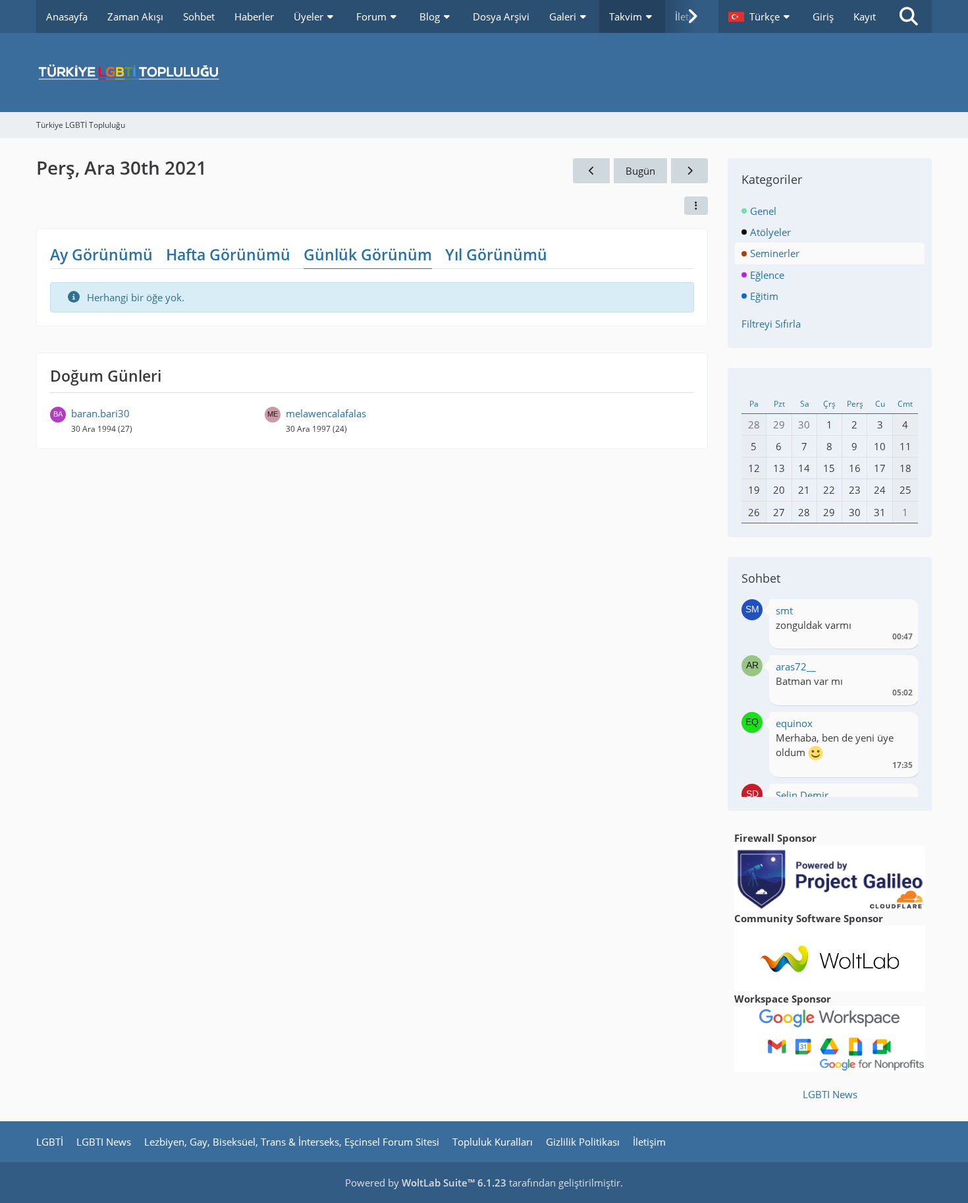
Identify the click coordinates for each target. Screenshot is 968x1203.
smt (784, 610)
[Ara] (909, 16)
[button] (760, 16)
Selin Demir (802, 795)
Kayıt (864, 16)
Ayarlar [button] (897, 614)
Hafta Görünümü (228, 254)
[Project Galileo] (829, 876)
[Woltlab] (829, 957)
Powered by (425, 1182)
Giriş (823, 16)
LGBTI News (830, 1094)
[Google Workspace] (829, 1037)
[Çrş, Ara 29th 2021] (591, 170)
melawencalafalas (326, 413)
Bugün (640, 170)
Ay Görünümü (101, 254)
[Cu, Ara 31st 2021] (689, 170)
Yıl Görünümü (496, 254)
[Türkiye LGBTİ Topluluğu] (484, 72)
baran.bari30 (100, 413)
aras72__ (796, 666)
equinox (794, 723)
